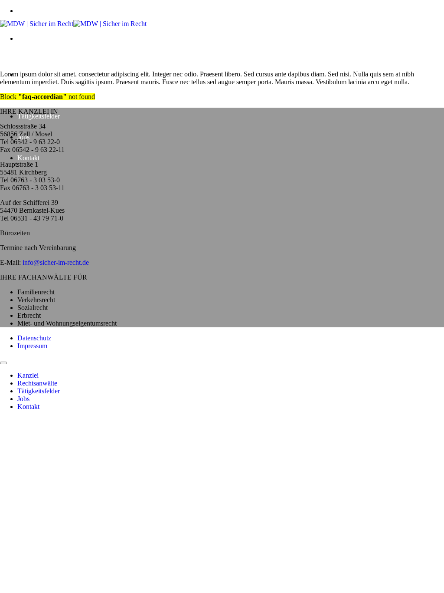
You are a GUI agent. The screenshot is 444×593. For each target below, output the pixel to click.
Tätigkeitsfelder (38, 116)
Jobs (23, 398)
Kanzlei (28, 375)
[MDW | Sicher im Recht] (73, 23)
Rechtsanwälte (37, 383)
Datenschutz (34, 338)
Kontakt (28, 157)
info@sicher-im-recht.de (56, 262)
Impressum (32, 345)
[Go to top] (3, 363)
